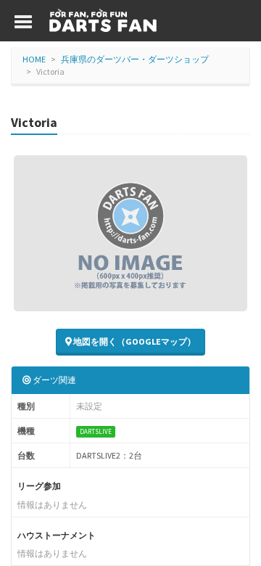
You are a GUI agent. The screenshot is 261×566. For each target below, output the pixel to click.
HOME (34, 59)
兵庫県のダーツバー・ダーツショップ (135, 59)
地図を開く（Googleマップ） (134, 341)
